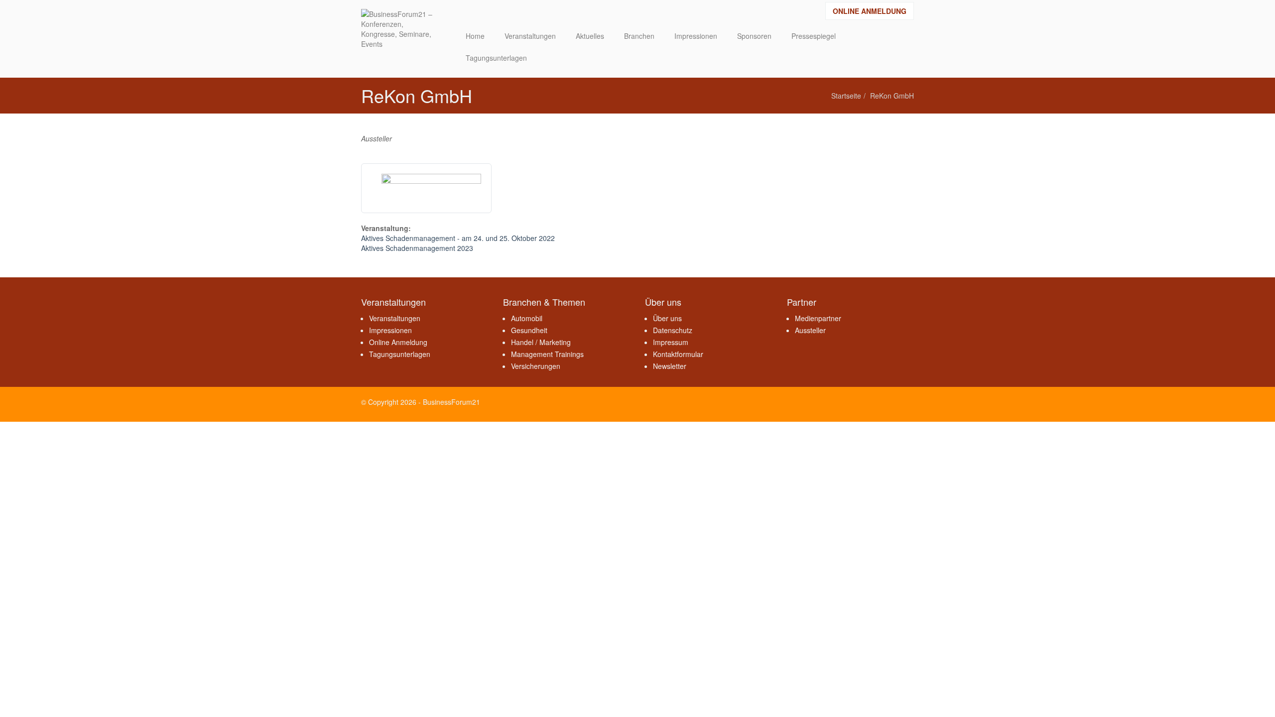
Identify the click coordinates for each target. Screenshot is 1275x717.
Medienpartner (818, 318)
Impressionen (390, 330)
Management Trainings (547, 354)
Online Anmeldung (869, 11)
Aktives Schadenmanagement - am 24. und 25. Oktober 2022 (458, 238)
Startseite (846, 96)
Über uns (667, 318)
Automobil (526, 318)
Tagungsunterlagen (399, 354)
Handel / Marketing (541, 342)
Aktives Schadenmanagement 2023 (417, 248)
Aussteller (810, 330)
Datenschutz (672, 330)
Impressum (670, 342)
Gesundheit (529, 330)
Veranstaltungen (394, 318)
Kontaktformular (678, 354)
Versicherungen (535, 366)
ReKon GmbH (892, 96)
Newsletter (669, 366)
